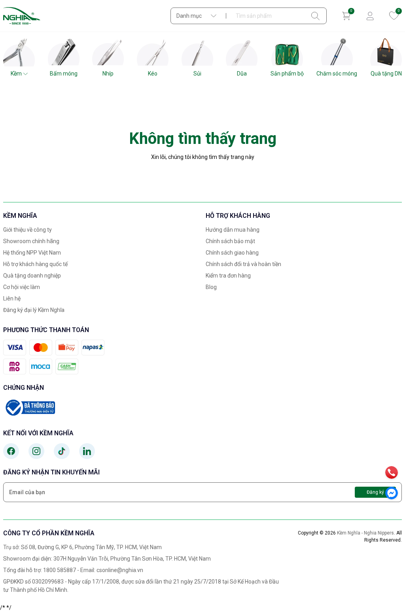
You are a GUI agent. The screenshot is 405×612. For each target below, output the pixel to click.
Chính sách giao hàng (232, 252)
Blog (211, 287)
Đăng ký (375, 492)
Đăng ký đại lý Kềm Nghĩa (33, 310)
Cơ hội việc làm (21, 287)
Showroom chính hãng (31, 241)
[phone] (391, 472)
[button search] (315, 16)
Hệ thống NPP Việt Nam (32, 252)
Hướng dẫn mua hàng (232, 230)
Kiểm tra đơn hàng (228, 275)
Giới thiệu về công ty (27, 230)
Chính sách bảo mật (230, 241)
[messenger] (391, 493)
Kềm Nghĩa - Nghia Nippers (365, 533)
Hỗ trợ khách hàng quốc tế (35, 264)
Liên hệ (12, 298)
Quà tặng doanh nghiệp (32, 275)
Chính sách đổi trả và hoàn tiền (243, 264)
